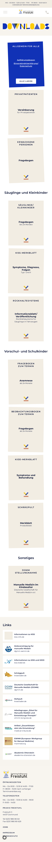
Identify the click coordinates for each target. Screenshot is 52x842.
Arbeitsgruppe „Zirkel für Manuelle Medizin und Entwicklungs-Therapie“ (25, 713)
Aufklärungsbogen (26, 60)
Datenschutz (10, 836)
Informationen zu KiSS (24, 634)
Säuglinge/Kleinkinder (25, 206)
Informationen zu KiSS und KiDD (29, 660)
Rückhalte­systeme (26, 300)
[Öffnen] (5, 12)
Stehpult (18, 699)
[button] (4, 837)
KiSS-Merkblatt (26, 253)
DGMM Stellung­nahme (26, 571)
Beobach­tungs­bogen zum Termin (26, 412)
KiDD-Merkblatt (26, 459)
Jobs (5, 827)
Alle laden (25, 81)
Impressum (9, 833)
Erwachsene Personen (26, 143)
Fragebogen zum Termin (26, 364)
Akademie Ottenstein (24, 753)
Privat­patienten (26, 94)
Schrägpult (26, 507)
